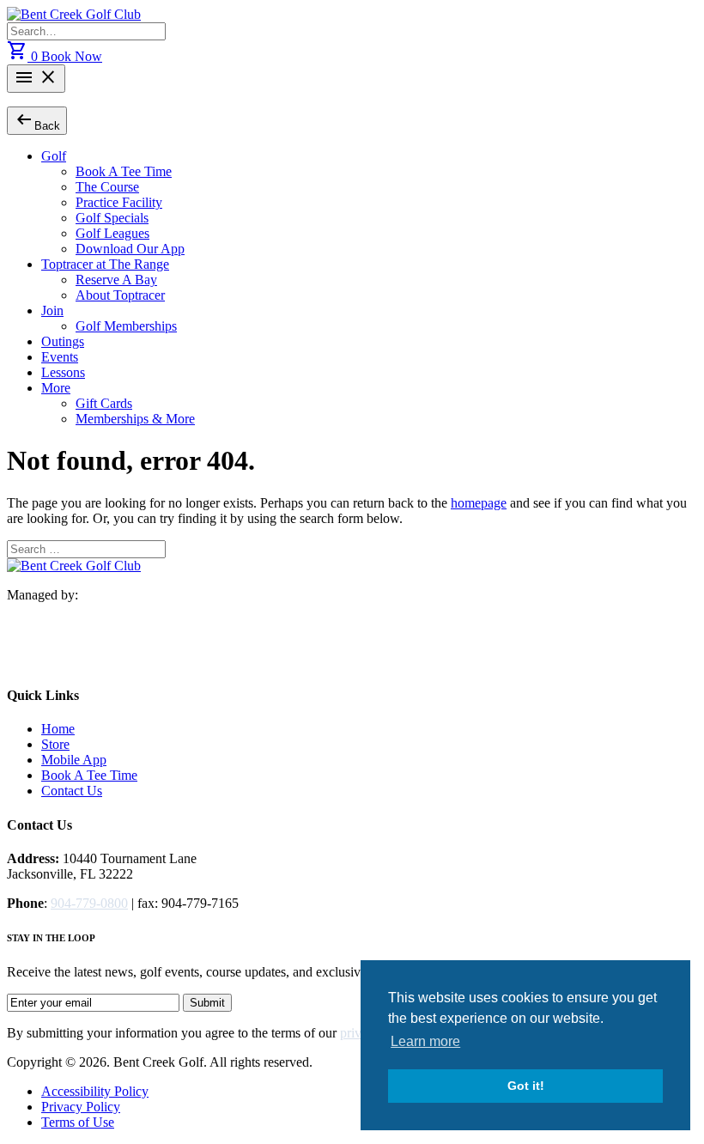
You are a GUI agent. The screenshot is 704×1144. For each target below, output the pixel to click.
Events (59, 357)
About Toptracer (120, 295)
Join (52, 310)
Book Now (71, 56)
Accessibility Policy (95, 1091)
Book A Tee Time (124, 171)
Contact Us (71, 790)
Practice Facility (119, 202)
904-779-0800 (89, 903)
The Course (107, 187)
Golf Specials (112, 217)
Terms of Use (77, 1122)
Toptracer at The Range (105, 264)
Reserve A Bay (116, 279)
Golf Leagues (112, 233)
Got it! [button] (525, 1085)
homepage (479, 503)
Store (55, 744)
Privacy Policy (80, 1106)
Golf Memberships (126, 326)
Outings (62, 341)
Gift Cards (104, 403)
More (55, 387)
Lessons (63, 372)
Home (58, 728)
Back (37, 119)
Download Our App (130, 248)
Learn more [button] (425, 1041)
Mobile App (73, 759)
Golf (53, 156)
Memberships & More (135, 418)
